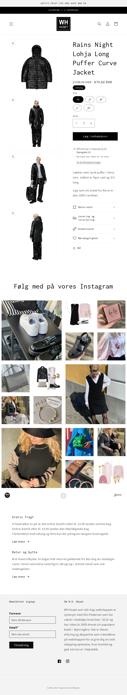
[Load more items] (63, 496)
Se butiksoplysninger (89, 162)
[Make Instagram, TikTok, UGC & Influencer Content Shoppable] (118, 496)
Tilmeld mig (21, 645)
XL (91, 107)
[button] (11, 24)
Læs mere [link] (18, 541)
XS (80, 99)
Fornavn (15, 613)
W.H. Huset (59, 688)
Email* (13, 627)
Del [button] (79, 248)
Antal (75, 116)
